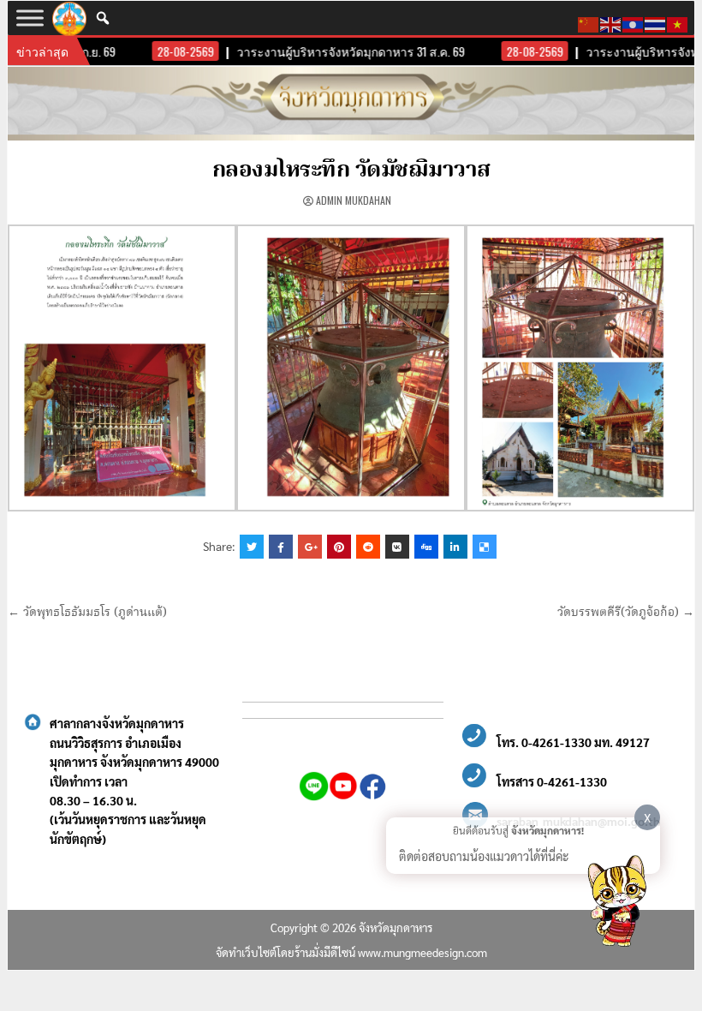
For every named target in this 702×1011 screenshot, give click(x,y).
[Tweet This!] (252, 547)
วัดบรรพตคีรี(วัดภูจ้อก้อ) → (625, 612)
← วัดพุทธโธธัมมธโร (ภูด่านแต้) (87, 612)
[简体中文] (589, 22)
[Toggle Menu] (30, 17)
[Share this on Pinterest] (339, 547)
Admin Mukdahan (353, 200)
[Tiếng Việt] (678, 22)
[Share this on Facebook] (281, 547)
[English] (611, 22)
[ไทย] (656, 22)
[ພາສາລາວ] (633, 22)
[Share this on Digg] (426, 547)
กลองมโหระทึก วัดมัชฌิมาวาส (351, 170)
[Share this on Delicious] (485, 547)
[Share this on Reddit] (368, 547)
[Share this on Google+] (310, 547)
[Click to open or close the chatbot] (616, 904)
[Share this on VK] (397, 547)
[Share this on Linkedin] (455, 547)
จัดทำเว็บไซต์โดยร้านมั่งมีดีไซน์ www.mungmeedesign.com (351, 952)
